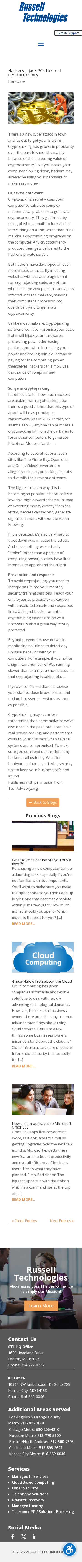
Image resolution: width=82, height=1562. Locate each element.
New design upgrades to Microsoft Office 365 (41, 1125)
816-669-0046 (53, 1453)
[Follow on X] (23, 1536)
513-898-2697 (50, 1447)
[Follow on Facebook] (12, 1536)
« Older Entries (24, 1220)
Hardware (16, 81)
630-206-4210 (47, 1429)
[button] (41, 44)
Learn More (41, 1306)
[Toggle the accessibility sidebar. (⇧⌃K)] (69, 1549)
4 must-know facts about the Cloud (42, 981)
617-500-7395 (62, 1441)
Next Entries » (62, 1220)
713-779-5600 (49, 1435)
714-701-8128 (32, 1423)
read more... (23, 923)
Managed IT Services (30, 1476)
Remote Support (68, 33)
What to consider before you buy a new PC (41, 861)
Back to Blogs (45, 802)
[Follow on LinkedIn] (34, 1536)
